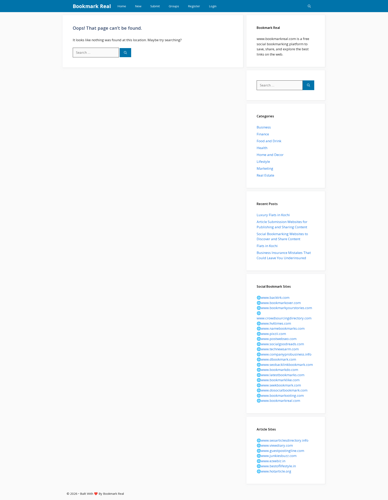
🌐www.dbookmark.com (276, 359)
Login (212, 6)
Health (262, 147)
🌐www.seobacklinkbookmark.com (285, 364)
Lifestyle (263, 161)
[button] (309, 6)
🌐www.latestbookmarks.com (280, 375)
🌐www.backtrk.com (273, 297)
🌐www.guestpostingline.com (280, 450)
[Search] (125, 52)
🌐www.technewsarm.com (278, 349)
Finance (263, 134)
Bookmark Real (92, 6)
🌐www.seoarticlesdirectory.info (282, 440)
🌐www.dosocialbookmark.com (282, 390)
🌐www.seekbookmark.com (279, 385)
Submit (155, 6)
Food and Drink (269, 141)
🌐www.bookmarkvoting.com (280, 395)
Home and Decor (270, 154)
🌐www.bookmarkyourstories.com (284, 307)
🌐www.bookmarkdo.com (277, 369)
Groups (174, 6)
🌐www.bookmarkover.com (279, 302)
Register (194, 6)
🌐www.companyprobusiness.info (284, 354)
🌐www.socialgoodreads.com (280, 344)
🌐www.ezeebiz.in (271, 461)
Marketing (265, 168)
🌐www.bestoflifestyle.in (276, 466)
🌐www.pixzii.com (271, 333)
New (138, 6)
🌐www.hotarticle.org (274, 471)
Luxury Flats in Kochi (273, 215)
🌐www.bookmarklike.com (278, 380)
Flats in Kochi (267, 245)
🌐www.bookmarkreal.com (278, 400)
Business (264, 127)
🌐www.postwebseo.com (276, 338)
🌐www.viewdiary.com (275, 445)
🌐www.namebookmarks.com (281, 328)
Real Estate (265, 175)
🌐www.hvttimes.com (274, 323)
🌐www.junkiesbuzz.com (276, 455)
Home (121, 6)
